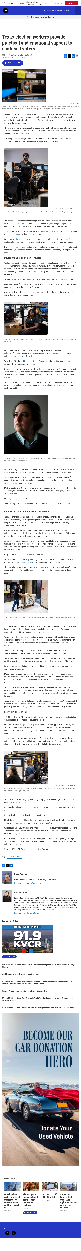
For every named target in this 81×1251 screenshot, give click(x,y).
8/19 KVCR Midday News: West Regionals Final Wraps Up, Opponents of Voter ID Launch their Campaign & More (37, 999)
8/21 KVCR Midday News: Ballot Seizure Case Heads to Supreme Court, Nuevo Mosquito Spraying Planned (39, 966)
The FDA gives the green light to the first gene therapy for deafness (31, 1199)
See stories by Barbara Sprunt (27, 913)
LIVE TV (58, 3)
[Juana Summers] (7, 877)
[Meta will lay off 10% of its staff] (50, 1186)
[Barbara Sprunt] (7, 896)
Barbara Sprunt (26, 55)
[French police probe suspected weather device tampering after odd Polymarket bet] (12, 1186)
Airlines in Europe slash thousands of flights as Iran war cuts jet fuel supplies (68, 1201)
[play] (5, 10)
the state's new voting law (26, 239)
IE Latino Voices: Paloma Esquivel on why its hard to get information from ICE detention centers (38, 1007)
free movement (26, 562)
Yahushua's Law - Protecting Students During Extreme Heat (24, 991)
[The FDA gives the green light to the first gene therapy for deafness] (31, 1186)
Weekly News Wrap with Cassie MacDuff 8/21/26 (20, 974)
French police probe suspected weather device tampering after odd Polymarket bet (12, 1201)
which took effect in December (35, 361)
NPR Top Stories (14, 856)
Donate (72, 3)
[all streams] (78, 10)
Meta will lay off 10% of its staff (49, 1195)
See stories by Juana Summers (27, 883)
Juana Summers (14, 55)
